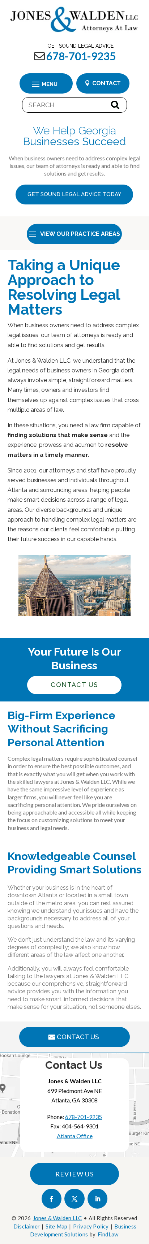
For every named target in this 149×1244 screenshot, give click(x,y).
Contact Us (78, 1037)
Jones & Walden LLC (57, 1218)
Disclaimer (26, 1226)
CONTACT (106, 83)
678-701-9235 (81, 55)
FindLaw (108, 1234)
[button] (46, 84)
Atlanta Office (75, 1135)
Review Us (74, 1174)
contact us (74, 684)
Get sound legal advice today (74, 194)
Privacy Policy (91, 1226)
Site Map (57, 1226)
